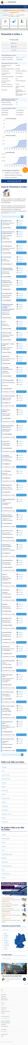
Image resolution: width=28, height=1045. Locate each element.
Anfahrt (20, 225)
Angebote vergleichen (5, 1021)
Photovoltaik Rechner (5, 1022)
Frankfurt (6, 940)
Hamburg (6, 935)
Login (2, 1036)
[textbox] (14, 929)
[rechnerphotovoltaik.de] (8, 2)
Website (21, 220)
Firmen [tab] (15, 43)
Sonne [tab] (14, 50)
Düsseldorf (6, 943)
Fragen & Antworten (5, 1011)
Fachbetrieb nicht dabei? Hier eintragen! (11, 216)
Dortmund (6, 945)
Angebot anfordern (21, 227)
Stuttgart (6, 942)
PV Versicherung (4, 1026)
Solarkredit (3, 1024)
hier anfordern (12, 212)
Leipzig (5, 949)
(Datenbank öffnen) (22, 57)
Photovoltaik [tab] (14, 39)
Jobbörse (3, 1009)
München (6, 937)
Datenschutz (3, 994)
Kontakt (21, 222)
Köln (5, 938)
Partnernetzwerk (4, 999)
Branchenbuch (4, 1007)
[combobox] (14, 929)
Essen (5, 947)
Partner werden (4, 1034)
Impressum (3, 996)
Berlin (5, 933)
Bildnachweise (4, 998)
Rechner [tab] (15, 46)
